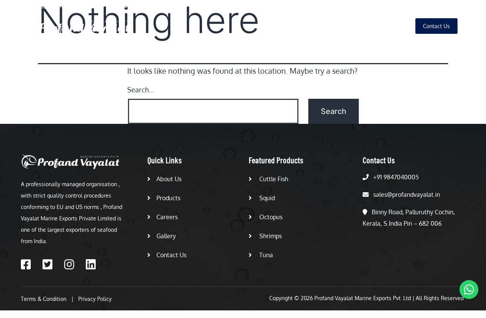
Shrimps (270, 236)
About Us (286, 26)
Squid (266, 198)
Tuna (265, 255)
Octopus (270, 217)
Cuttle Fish (273, 179)
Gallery (391, 26)
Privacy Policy (95, 299)
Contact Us (171, 255)
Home (252, 26)
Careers (358, 26)
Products (322, 26)
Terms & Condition (43, 299)
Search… (140, 89)
